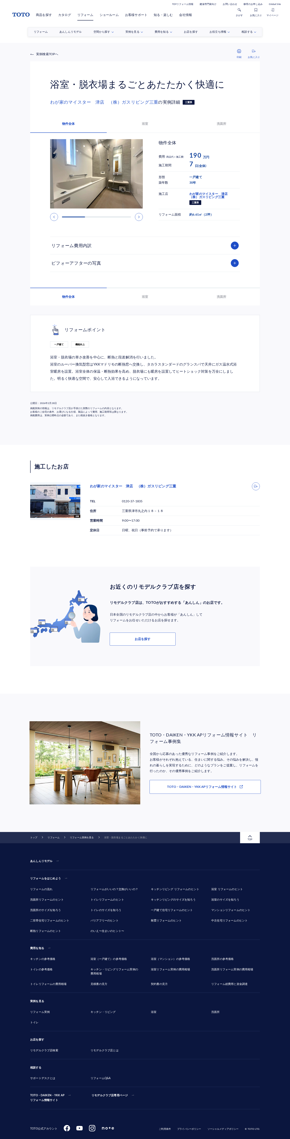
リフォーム (85, 15)
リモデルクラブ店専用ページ (110, 1095)
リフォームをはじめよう (45, 878)
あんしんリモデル (41, 861)
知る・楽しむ (163, 15)
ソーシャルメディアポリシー (223, 1129)
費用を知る (37, 948)
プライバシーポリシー (189, 1129)
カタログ (64, 15)
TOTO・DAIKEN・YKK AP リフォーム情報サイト (47, 1098)
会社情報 (185, 15)
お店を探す (143, 639)
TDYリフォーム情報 (182, 4)
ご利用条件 (165, 1129)
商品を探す (44, 15)
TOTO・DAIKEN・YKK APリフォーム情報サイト (202, 786)
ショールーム (109, 15)
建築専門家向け (208, 4)
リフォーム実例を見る (82, 837)
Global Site (275, 4)
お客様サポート (136, 15)
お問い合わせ (230, 4)
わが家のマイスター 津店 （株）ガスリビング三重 (104, 102)
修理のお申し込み (253, 4)
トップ (33, 837)
